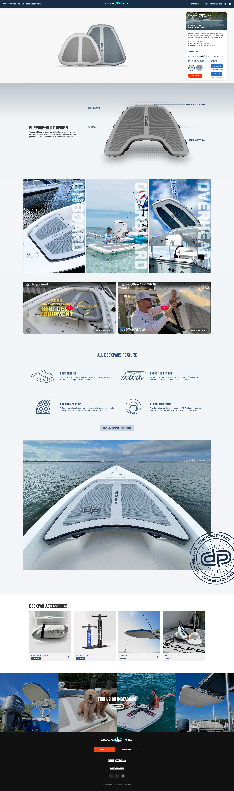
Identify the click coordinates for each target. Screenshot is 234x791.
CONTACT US (214, 4)
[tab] (191, 68)
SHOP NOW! (104, 749)
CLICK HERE (117, 706)
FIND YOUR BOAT (18, 4)
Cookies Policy (127, 784)
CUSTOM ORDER (31, 4)
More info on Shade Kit (217, 69)
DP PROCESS (195, 4)
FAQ (224, 4)
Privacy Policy (118, 784)
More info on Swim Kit (216, 77)
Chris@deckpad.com (117, 760)
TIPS (220, 4)
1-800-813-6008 (117, 768)
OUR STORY (204, 4)
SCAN (39, 4)
